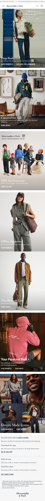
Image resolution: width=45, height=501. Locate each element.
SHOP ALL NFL (6, 186)
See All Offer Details (8, 487)
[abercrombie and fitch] (14, 5)
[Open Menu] (2, 5)
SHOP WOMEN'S (7, 64)
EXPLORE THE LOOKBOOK (25, 64)
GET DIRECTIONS (7, 474)
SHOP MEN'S (5, 125)
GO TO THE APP (6, 452)
